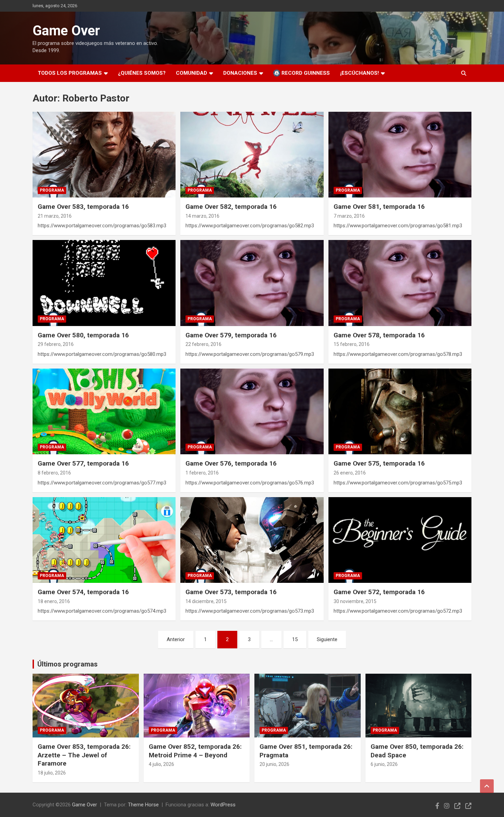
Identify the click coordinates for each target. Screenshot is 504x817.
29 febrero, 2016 (56, 344)
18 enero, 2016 (54, 601)
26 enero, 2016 (350, 473)
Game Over (66, 31)
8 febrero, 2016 (54, 473)
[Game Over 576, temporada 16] (252, 411)
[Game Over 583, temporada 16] (104, 154)
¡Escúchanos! (359, 73)
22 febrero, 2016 (203, 344)
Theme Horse (143, 805)
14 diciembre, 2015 (206, 601)
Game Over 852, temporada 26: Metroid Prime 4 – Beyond (195, 751)
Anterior (176, 639)
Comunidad (191, 73)
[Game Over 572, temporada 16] (400, 540)
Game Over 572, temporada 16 (379, 592)
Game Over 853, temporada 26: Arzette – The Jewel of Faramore (84, 755)
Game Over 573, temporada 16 (231, 592)
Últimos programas (67, 664)
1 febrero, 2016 (202, 473)
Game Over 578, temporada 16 (379, 335)
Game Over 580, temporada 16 (83, 335)
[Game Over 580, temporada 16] (104, 283)
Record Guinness (305, 73)
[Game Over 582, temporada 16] (252, 154)
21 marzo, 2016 (55, 216)
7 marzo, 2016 (349, 216)
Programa (52, 190)
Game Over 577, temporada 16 (83, 463)
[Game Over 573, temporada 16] (252, 540)
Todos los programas (70, 73)
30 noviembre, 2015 (355, 601)
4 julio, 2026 (161, 764)
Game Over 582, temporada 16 (231, 207)
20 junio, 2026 (274, 764)
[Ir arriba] (487, 786)
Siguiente (327, 639)
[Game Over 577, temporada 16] (104, 411)
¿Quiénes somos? (142, 73)
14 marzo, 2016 (202, 216)
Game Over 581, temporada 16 (379, 207)
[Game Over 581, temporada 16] (400, 154)
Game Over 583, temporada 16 (83, 207)
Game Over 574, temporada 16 (83, 592)
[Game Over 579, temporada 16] (252, 283)
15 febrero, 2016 (352, 344)
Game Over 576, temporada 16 (231, 463)
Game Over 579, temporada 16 (231, 335)
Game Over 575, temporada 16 (379, 463)
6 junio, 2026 (384, 764)
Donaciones (240, 73)
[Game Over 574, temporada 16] (104, 540)
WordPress (223, 805)
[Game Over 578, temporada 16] (400, 283)
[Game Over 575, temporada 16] (400, 411)
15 (295, 639)
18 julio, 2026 (52, 773)
